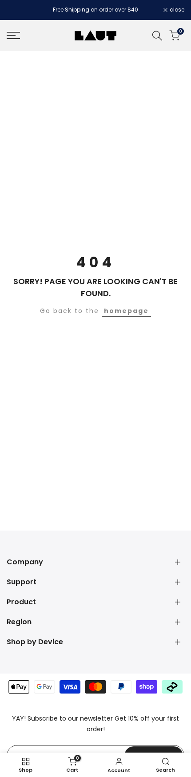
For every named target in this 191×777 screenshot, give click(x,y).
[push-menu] (13, 35)
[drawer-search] (157, 36)
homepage (126, 310)
